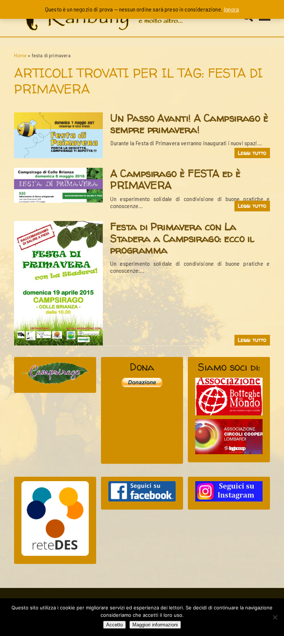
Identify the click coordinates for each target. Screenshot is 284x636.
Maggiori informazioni (155, 625)
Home (20, 55)
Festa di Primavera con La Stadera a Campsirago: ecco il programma (182, 238)
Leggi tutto (252, 153)
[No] (274, 617)
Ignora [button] (231, 9)
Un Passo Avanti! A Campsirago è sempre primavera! (189, 124)
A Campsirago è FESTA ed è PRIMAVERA (175, 179)
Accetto (114, 625)
